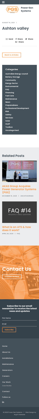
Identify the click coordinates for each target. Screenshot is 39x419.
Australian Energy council (16, 74)
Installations (7, 358)
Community (10, 80)
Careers (5, 376)
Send (10, 39)
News (7, 102)
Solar (7, 121)
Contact (6, 391)
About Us (6, 352)
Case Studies (6, 386)
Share (20, 39)
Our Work (6, 382)
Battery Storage (12, 77)
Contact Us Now (12, 276)
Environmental (11, 86)
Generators (7, 370)
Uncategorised (12, 130)
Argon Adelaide (19, 415)
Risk (7, 111)
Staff (7, 124)
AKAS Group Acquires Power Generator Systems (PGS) (19, 189)
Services (9, 118)
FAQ (7, 89)
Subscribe (9, 329)
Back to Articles (12, 55)
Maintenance (11, 99)
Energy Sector (11, 83)
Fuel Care (9, 95)
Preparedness (11, 105)
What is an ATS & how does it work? (16, 228)
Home (4, 346)
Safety (8, 114)
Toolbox (9, 127)
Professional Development (17, 108)
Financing (9, 92)
